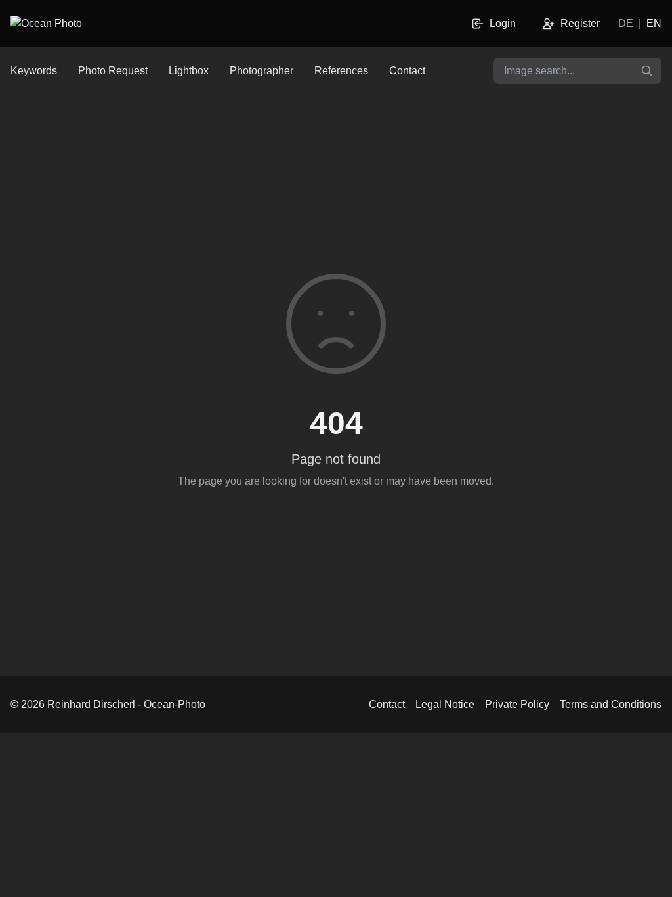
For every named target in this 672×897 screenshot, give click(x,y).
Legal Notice (444, 704)
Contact (407, 70)
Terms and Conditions (611, 704)
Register (580, 23)
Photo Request (113, 70)
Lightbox (189, 70)
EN (654, 23)
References (341, 70)
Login (503, 23)
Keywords (33, 70)
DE (625, 23)
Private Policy (517, 704)
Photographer (261, 70)
